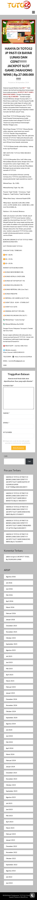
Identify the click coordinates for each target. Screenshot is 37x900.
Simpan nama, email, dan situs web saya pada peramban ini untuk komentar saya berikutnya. (17, 442)
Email (6, 423)
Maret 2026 (10, 607)
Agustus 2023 (11, 797)
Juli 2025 (9, 656)
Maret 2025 (10, 681)
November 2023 (11, 779)
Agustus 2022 (11, 871)
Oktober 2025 (11, 638)
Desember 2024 (11, 699)
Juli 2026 (9, 583)
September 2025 (11, 644)
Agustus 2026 (11, 577)
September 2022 (11, 865)
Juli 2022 (9, 877)
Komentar (8, 386)
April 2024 (9, 748)
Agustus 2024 (11, 724)
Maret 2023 (10, 828)
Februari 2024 (11, 760)
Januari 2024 (10, 767)
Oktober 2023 (11, 785)
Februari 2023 (11, 834)
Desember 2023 (11, 773)
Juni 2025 (9, 662)
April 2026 (9, 601)
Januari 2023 (10, 840)
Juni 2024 (9, 736)
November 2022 (11, 852)
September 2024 (11, 717)
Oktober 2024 (11, 711)
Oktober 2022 (11, 858)
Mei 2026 (9, 595)
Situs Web (7, 432)
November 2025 (11, 632)
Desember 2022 (11, 846)
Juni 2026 (9, 589)
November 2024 (11, 705)
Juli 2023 (9, 803)
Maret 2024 (10, 754)
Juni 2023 (9, 809)
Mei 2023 (9, 816)
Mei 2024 (9, 742)
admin (8, 557)
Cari (6, 456)
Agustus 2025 (11, 650)
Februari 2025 (11, 687)
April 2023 (9, 822)
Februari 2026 (11, 613)
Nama (6, 413)
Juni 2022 (9, 883)
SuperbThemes (14, 897)
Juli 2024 (9, 730)
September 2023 (11, 791)
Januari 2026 (10, 619)
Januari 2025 (10, 693)
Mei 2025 (9, 668)
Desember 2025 (11, 626)
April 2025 (9, 675)
